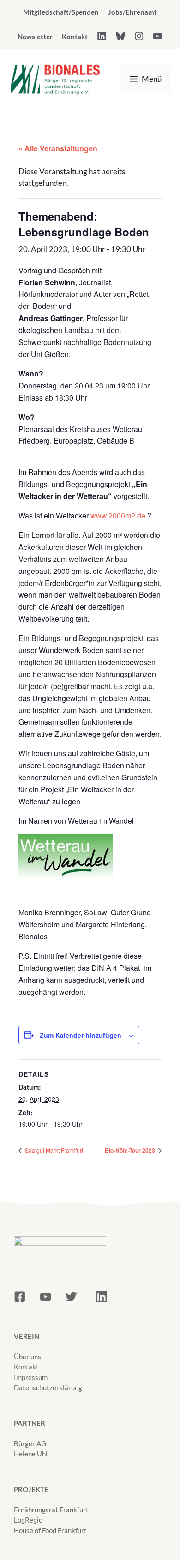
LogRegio (28, 1520)
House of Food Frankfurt (50, 1530)
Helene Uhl (31, 1453)
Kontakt (75, 36)
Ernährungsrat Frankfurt (51, 1509)
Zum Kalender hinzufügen (80, 1035)
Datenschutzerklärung (48, 1387)
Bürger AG (30, 1443)
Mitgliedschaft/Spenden (61, 12)
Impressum (31, 1377)
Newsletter (35, 36)
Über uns (27, 1356)
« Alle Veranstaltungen (57, 148)
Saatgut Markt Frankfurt (53, 1150)
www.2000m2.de (117, 515)
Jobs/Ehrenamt (132, 12)
